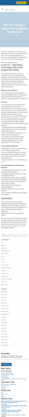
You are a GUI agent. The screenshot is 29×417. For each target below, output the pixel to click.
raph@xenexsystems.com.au (14, 226)
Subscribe (6, 364)
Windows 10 (4, 281)
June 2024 (3, 325)
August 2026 (4, 291)
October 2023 (4, 339)
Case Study (4, 248)
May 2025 (3, 319)
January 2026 (4, 308)
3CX (2, 242)
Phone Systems (4, 273)
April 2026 (3, 300)
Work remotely (4, 284)
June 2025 (3, 317)
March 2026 (4, 303)
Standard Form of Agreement (8, 384)
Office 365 (3, 270)
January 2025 (4, 322)
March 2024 (4, 331)
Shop (2, 392)
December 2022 (5, 345)
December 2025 (5, 311)
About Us (3, 387)
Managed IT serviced (6, 267)
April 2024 (3, 328)
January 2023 (4, 342)
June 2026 (3, 294)
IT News (3, 262)
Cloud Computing (5, 250)
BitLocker (3, 245)
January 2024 (4, 334)
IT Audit (3, 259)
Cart (2, 395)
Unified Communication (6, 279)
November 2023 (5, 336)
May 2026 (3, 297)
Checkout (3, 397)
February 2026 (4, 305)
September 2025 (5, 314)
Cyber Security (4, 253)
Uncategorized (4, 276)
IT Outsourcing (4, 265)
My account (4, 394)
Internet (3, 256)
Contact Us (4, 388)
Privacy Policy (5, 385)
